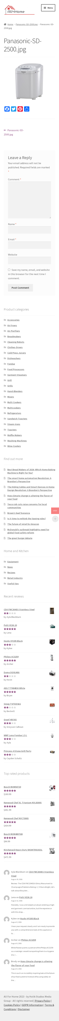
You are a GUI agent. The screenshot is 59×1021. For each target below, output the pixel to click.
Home (10, 24)
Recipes (11, 572)
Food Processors (15, 369)
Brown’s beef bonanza (18, 513)
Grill (9, 380)
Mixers (10, 396)
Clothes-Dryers (15, 347)
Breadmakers (14, 336)
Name (12, 224)
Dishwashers (13, 358)
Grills (10, 385)
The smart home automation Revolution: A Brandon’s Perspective (29, 480)
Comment (14, 179)
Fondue (11, 363)
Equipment (13, 561)
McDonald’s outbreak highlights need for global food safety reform (28, 531)
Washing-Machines (17, 440)
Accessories (13, 319)
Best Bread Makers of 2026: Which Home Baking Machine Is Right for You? (31, 471)
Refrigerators (14, 413)
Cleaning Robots (15, 341)
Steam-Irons (13, 424)
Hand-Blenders (14, 391)
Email (12, 239)
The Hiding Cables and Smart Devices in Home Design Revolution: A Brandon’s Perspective (30, 488)
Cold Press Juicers (16, 352)
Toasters (12, 429)
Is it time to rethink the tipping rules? (26, 518)
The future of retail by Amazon (23, 524)
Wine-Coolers (14, 446)
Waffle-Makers (14, 435)
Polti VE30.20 (25, 897)
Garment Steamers (17, 374)
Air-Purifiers (13, 330)
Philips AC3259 (28, 939)
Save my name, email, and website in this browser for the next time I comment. (29, 274)
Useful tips (13, 583)
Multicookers (14, 407)
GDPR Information (32, 1005)
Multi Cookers (14, 402)
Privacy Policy (42, 1000)
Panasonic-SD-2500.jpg (27, 24)
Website (12, 254)
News (10, 567)
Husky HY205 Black (29, 918)
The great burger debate (19, 538)
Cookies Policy (12, 1005)
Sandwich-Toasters (17, 418)
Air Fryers (12, 325)
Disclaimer (24, 1009)
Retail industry (15, 578)
